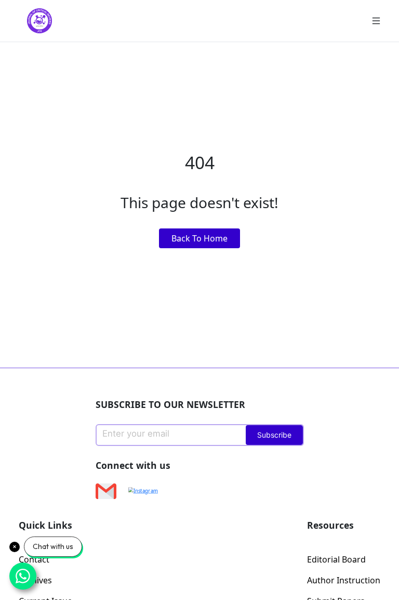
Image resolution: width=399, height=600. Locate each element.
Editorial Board (336, 559)
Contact (34, 559)
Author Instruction (343, 580)
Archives (35, 580)
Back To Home (199, 238)
